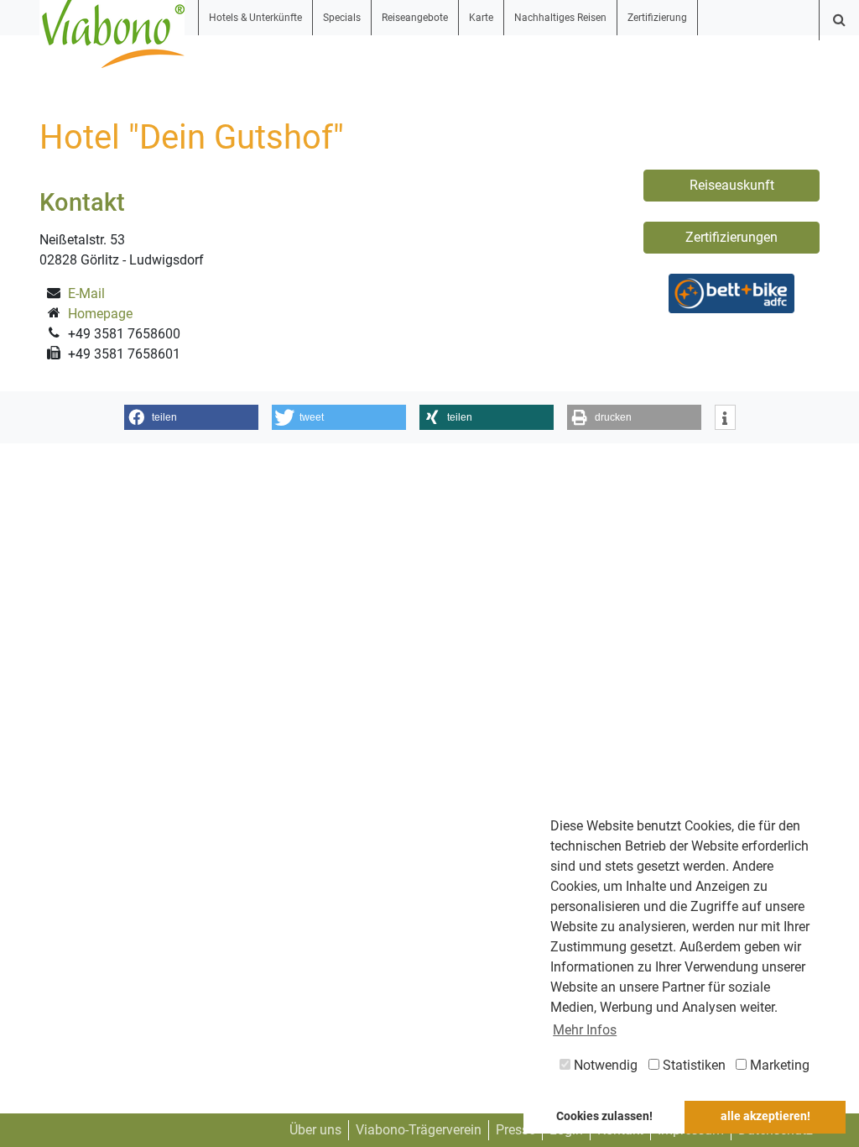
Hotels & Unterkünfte (255, 18)
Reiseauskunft (732, 185)
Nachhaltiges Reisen (560, 18)
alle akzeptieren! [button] (765, 1116)
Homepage (100, 314)
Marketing (778, 1065)
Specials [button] (342, 18)
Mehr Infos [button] (585, 1030)
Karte (481, 18)
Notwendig (604, 1065)
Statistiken (692, 1065)
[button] (191, 417)
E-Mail (86, 293)
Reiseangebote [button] (415, 18)
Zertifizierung (657, 18)
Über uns (315, 1130)
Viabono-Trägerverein (419, 1130)
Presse (515, 1130)
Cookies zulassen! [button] (604, 1116)
